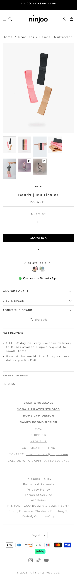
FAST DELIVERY (13, 332)
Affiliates (38, 500)
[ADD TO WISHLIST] (38, 250)
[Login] (64, 19)
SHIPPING (38, 435)
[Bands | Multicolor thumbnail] (9, 145)
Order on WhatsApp (41, 278)
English (36, 535)
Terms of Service (38, 495)
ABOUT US (38, 441)
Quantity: (38, 214)
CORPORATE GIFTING (38, 448)
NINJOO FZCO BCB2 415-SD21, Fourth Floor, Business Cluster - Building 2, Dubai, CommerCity (38, 511)
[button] (34, 268)
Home (8, 37)
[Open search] (10, 19)
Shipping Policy (39, 479)
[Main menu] (4, 19)
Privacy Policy (38, 489)
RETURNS (9, 384)
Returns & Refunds (38, 484)
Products (26, 37)
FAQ (38, 428)
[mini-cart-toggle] (71, 19)
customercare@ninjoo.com (47, 454)
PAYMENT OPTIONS (15, 375)
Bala (38, 186)
